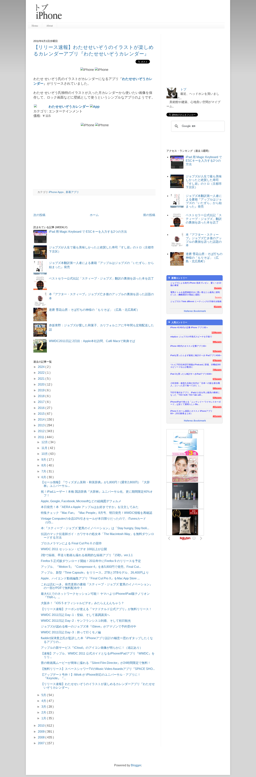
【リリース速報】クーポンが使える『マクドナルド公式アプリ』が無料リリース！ (96, 609)
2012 (41, 431)
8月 (44, 465)
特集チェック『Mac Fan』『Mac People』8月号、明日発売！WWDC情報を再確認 (96, 512)
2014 (41, 419)
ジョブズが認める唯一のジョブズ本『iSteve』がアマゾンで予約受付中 (88, 626)
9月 (44, 459)
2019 (41, 390)
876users (217, 360)
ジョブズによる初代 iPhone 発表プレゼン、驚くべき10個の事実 (195, 284)
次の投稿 (39, 215)
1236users (217, 332)
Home (35, 25)
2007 (41, 743)
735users (217, 370)
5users (218, 297)
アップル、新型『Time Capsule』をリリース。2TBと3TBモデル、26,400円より (95, 572)
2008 (41, 737)
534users (217, 398)
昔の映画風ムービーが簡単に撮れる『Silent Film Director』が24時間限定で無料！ (96, 662)
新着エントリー (179, 278)
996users (217, 342)
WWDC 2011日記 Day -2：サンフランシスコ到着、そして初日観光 (86, 620)
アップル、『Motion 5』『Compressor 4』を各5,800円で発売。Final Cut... (91, 566)
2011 (41, 437)
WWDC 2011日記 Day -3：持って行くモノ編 (71, 632)
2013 (41, 425)
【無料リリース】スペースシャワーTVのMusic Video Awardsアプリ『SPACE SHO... (98, 668)
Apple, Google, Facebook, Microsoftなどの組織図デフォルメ (81, 501)
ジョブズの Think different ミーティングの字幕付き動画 (196, 301)
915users (217, 351)
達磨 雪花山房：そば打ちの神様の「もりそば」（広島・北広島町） (94, 309)
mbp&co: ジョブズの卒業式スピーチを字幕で (191, 336)
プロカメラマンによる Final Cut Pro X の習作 (71, 543)
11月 (44, 448)
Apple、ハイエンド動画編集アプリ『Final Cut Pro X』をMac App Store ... (90, 578)
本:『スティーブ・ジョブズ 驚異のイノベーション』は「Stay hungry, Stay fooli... (95, 528)
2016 (41, 407)
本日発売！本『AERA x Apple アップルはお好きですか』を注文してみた (89, 507)
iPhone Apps (56, 192)
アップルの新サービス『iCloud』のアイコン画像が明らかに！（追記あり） (92, 647)
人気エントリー (179, 322)
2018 (41, 396)
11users (218, 288)
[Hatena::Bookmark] (195, 311)
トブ (183, 89)
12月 (45, 442)
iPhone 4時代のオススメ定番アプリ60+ (188, 346)
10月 (45, 453)
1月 (44, 718)
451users (217, 407)
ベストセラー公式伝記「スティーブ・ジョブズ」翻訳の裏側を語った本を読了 (101, 278)
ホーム (94, 215)
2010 (41, 725)
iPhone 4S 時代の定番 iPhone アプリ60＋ (189, 327)
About (49, 25)
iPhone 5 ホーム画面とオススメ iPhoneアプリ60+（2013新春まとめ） (191, 412)
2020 (41, 384)
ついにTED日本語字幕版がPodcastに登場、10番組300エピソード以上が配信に (195, 365)
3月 (44, 706)
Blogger (136, 765)
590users (217, 388)
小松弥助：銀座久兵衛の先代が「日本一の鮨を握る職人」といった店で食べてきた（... (195, 384)
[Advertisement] (144, 13)
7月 (44, 471)
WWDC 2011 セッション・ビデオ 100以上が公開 (74, 549)
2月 (44, 712)
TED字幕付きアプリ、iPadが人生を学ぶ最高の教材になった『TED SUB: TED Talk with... (195, 393)
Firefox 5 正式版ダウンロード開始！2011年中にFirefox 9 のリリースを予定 (91, 561)
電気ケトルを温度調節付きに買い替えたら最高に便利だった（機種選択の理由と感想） (195, 293)
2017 (41, 401)
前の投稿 (149, 215)
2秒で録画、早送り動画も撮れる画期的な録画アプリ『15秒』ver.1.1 (87, 555)
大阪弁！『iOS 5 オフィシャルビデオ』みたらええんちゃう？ (82, 603)
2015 (41, 413)
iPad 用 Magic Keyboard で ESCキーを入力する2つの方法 (88, 231)
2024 (41, 366)
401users (217, 416)
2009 (41, 731)
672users (217, 379)
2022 (41, 372)
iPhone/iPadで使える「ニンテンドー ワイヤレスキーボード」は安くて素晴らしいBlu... (195, 403)
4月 (44, 700)
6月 (44, 477)
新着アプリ (72, 192)
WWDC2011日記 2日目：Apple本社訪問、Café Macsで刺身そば (92, 341)
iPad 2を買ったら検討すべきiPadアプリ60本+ (191, 374)
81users (218, 307)
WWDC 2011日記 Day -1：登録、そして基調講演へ (75, 614)
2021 (41, 378)
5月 (44, 695)
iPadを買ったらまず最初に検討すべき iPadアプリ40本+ (195, 355)
